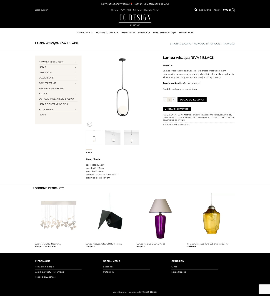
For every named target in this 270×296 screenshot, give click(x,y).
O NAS (114, 9)
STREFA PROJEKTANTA (146, 9)
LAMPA (174, 115)
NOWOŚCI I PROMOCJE (207, 43)
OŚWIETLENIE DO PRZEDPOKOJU (198, 117)
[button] (196, 9)
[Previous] (91, 91)
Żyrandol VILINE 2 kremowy (48, 244)
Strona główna (180, 43)
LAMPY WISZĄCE (184, 115)
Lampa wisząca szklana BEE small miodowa (207, 244)
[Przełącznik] (76, 62)
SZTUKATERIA (46, 109)
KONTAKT (125, 9)
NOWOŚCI (144, 32)
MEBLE (42, 67)
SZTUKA (43, 93)
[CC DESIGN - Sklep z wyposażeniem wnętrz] (135, 20)
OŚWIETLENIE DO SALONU (224, 117)
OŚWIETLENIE (46, 77)
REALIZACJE (186, 32)
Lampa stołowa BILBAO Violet (151, 244)
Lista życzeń (41, 9)
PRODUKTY (83, 32)
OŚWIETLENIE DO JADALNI (174, 117)
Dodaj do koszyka (192, 100)
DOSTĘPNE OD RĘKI (164, 32)
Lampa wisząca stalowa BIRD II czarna (104, 244)
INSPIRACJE (128, 32)
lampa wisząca (183, 124)
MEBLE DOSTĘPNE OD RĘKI (53, 104)
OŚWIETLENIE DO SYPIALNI (174, 120)
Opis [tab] (89, 152)
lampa (174, 124)
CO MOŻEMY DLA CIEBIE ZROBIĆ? (56, 99)
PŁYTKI (42, 114)
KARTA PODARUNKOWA (51, 88)
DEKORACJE (45, 72)
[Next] (153, 91)
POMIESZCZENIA (105, 32)
